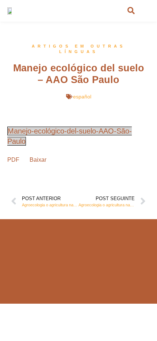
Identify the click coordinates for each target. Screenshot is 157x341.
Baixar (38, 160)
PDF (13, 160)
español (82, 97)
